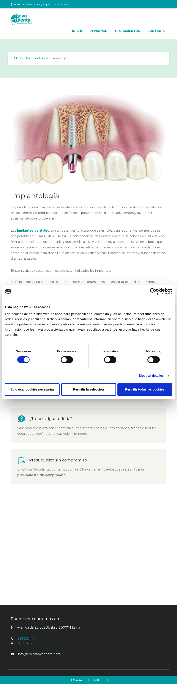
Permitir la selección (88, 389)
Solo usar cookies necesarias (32, 389)
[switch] (67, 359)
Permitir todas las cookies (144, 389)
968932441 (75, 680)
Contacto (156, 31)
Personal (98, 31)
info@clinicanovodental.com (39, 654)
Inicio (77, 31)
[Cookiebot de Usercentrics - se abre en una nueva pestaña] (153, 291)
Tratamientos (127, 31)
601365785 (101, 680)
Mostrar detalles (151, 375)
